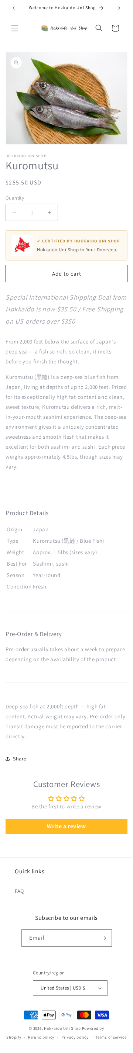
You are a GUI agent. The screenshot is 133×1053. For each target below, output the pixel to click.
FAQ (19, 891)
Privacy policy (75, 1037)
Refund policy (41, 1037)
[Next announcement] (119, 8)
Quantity (15, 198)
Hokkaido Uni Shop (62, 1028)
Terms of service (110, 1037)
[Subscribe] (103, 938)
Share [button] (20, 758)
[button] (15, 28)
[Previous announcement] (14, 8)
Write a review (66, 826)
